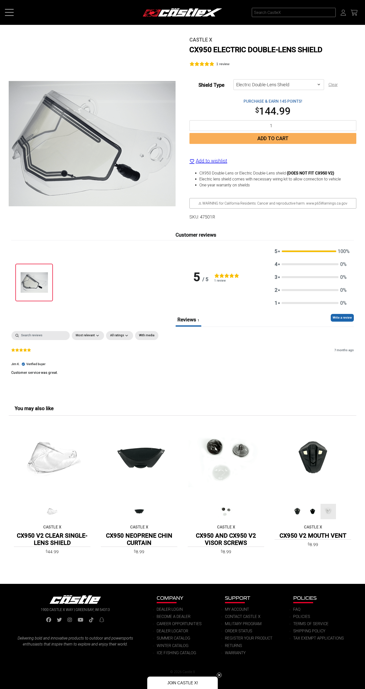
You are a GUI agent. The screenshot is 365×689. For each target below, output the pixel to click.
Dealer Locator (172, 631)
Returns (233, 645)
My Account (237, 609)
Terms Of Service (310, 623)
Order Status (238, 631)
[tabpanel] (182, 363)
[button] (311, 251)
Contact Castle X (242, 616)
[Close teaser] (219, 675)
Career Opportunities (179, 623)
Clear (333, 84)
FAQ (296, 609)
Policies (305, 598)
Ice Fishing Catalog (176, 652)
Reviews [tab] (188, 320)
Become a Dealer (173, 616)
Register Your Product (248, 638)
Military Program (243, 623)
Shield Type (211, 85)
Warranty (235, 652)
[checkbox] (146, 335)
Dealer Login (170, 609)
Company (170, 598)
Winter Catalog (172, 645)
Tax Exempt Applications (318, 638)
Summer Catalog (173, 638)
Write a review (342, 317)
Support (237, 598)
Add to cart (273, 138)
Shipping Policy (309, 631)
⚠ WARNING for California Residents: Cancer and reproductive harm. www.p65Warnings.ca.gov (272, 203)
